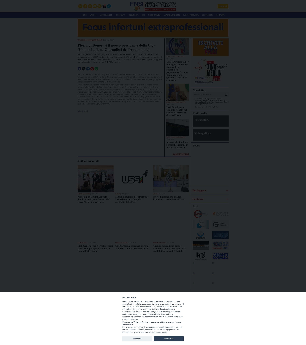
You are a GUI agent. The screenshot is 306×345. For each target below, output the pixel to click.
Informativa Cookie (159, 332)
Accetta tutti (168, 339)
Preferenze (137, 339)
